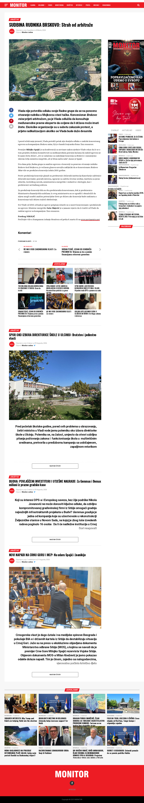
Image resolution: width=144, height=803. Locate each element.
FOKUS (50, 5)
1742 (35, 241)
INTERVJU (79, 5)
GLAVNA (32, 5)
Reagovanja (106, 5)
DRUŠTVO (70, 5)
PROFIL (88, 5)
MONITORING (59, 5)
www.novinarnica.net (90, 219)
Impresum (72, 789)
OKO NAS (96, 5)
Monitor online (27, 32)
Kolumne (41, 5)
